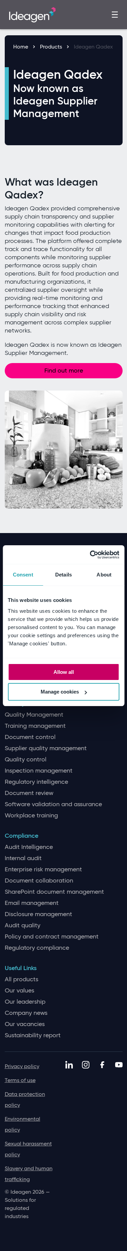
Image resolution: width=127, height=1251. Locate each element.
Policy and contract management (52, 936)
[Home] (32, 14)
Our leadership (25, 1001)
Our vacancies (25, 1024)
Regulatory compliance (37, 947)
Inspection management (38, 770)
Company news (26, 1013)
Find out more (63, 370)
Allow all (64, 672)
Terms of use (20, 1080)
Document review (29, 793)
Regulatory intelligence (36, 781)
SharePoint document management (54, 891)
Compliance (21, 835)
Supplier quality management (46, 748)
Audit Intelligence (29, 847)
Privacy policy (22, 1066)
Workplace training (31, 815)
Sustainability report (33, 1035)
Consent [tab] (23, 574)
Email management (32, 903)
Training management (35, 725)
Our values (19, 990)
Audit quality (22, 925)
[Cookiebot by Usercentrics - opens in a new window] (90, 554)
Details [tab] (63, 574)
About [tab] (104, 574)
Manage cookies (60, 692)
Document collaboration (39, 880)
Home (20, 47)
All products (21, 979)
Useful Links (21, 968)
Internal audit (23, 858)
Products (51, 47)
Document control (30, 737)
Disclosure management (38, 914)
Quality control (25, 759)
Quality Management (34, 714)
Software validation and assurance (53, 804)
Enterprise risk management (43, 869)
